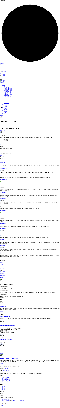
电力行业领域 (2, 268)
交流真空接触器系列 (2, 223)
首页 (3, 84)
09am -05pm (4, 70)
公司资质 (5, 108)
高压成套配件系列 (6, 102)
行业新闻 (5, 106)
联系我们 (3, 113)
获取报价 (1, 115)
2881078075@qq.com (5, 370)
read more (1, 311)
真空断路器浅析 (3, 306)
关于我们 (3, 85)
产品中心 (3, 86)
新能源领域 (1, 277)
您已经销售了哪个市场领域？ (4, 290)
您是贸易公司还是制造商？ (4, 286)
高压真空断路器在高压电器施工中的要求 (7, 325)
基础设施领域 (2, 273)
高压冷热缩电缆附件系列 (8, 90)
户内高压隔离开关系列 (7, 91)
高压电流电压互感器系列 (8, 94)
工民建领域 (1, 264)
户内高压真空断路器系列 (8, 88)
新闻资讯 (3, 104)
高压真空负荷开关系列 (7, 93)
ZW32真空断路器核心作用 (5, 316)
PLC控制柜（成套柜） (7, 87)
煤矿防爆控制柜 (14, 400)
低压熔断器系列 (6, 103)
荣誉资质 (3, 107)
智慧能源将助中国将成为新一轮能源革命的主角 (9, 358)
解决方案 (5, 111)
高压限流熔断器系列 (7, 95)
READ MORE (2, 271)
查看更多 (1, 130)
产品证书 (5, 109)
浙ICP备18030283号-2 (5, 399)
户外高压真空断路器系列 (8, 89)
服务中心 (3, 110)
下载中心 (5, 112)
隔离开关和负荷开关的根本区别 (6, 339)
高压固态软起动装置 (21, 400)
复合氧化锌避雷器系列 (7, 96)
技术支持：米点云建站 (5, 400)
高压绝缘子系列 (2, 239)
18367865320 (4, 71)
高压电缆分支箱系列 (2, 228)
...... (2, 382)
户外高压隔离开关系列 (7, 92)
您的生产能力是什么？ (3, 294)
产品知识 (5, 105)
